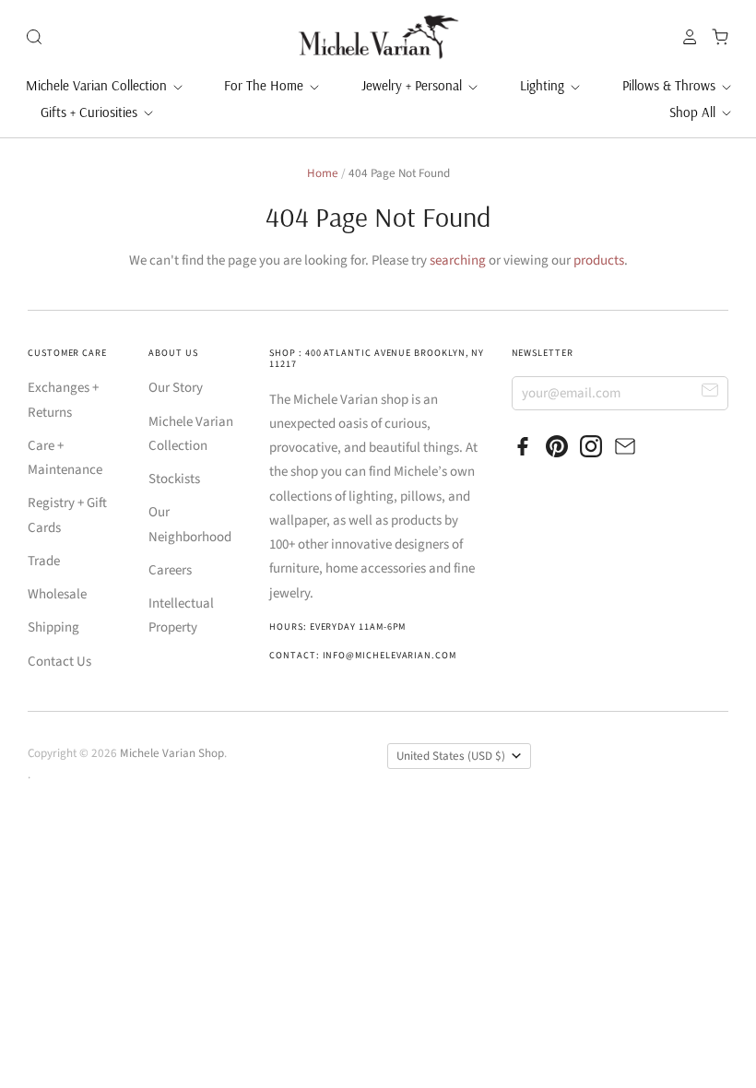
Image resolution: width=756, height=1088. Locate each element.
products (598, 260)
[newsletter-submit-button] (710, 392)
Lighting (544, 85)
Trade (44, 561)
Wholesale (57, 594)
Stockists (174, 479)
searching (458, 260)
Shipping (53, 627)
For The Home (265, 85)
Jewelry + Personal (413, 85)
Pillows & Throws (670, 85)
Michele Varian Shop (172, 753)
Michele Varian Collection (98, 85)
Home (322, 173)
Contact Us (59, 661)
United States (450, 756)
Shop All (694, 112)
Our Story (175, 387)
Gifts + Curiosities (91, 112)
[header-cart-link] (715, 37)
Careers (170, 570)
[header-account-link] (685, 37)
